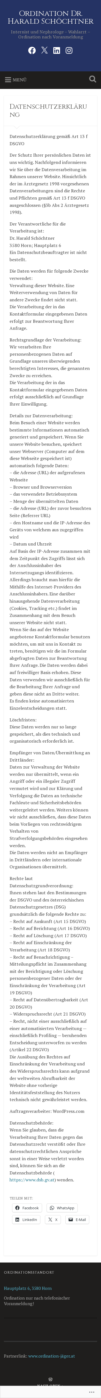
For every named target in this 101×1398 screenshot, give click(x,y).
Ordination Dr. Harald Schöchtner (50, 17)
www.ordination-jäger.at (51, 1356)
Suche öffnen (91, 79)
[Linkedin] (56, 49)
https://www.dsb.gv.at (32, 1180)
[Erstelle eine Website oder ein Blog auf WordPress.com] (50, 1379)
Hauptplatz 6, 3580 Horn (28, 1288)
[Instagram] (69, 49)
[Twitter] (44, 49)
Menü (19, 80)
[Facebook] (31, 49)
